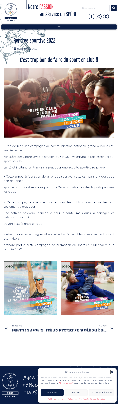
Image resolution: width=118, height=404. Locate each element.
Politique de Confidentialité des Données (86, 399)
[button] (112, 372)
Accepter (52, 392)
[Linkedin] (106, 16)
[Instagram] (99, 16)
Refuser (76, 392)
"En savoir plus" (66, 383)
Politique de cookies (57, 399)
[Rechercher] (114, 8)
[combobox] (95, 8)
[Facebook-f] (91, 16)
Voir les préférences (101, 392)
